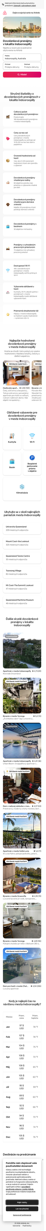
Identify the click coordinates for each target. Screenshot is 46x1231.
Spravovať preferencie (22, 1215)
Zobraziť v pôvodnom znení (24, 6)
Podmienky (27, 1226)
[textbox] (12, 67)
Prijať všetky (22, 1202)
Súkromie (16, 1226)
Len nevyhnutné (22, 1209)
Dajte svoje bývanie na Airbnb (26, 12)
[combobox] (22, 58)
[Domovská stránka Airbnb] (5, 13)
